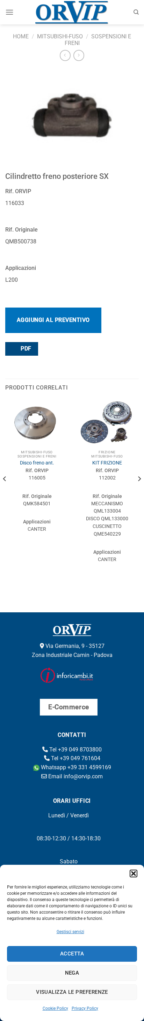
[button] (133, 873)
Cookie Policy (55, 1008)
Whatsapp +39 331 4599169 (75, 767)
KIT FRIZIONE (107, 463)
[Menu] (9, 12)
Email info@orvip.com (75, 776)
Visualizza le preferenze (72, 992)
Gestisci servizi (70, 931)
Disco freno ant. (37, 463)
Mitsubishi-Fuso (60, 36)
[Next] (139, 492)
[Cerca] (136, 12)
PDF (25, 349)
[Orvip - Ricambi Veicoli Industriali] (72, 12)
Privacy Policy (85, 1008)
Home (21, 36)
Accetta (72, 954)
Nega (72, 973)
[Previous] (4, 492)
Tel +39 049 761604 (75, 758)
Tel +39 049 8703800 (75, 749)
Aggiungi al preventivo (53, 320)
